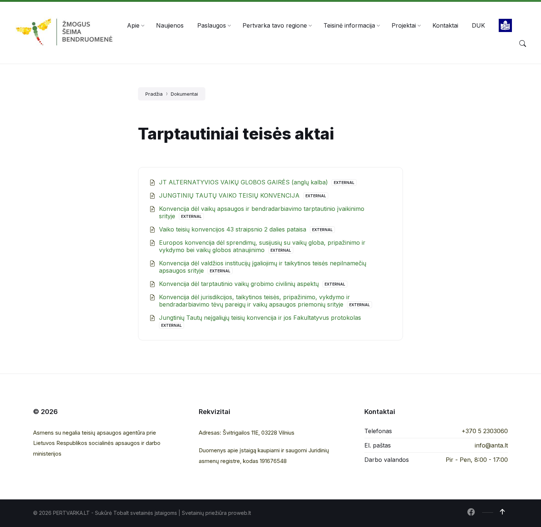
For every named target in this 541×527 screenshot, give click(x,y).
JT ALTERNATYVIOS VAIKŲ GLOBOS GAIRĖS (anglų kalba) (244, 182)
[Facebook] (471, 512)
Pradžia (154, 94)
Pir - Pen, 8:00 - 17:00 (477, 459)
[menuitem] (133, 25)
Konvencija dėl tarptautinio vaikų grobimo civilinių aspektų (240, 283)
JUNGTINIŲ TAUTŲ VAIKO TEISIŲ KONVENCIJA (230, 195)
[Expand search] (522, 43)
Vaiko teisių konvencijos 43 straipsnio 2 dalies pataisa (233, 229)
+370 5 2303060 (485, 431)
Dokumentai (184, 94)
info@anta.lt (491, 445)
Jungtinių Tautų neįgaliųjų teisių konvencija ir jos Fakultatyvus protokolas (260, 317)
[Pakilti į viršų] (502, 511)
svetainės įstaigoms (153, 513)
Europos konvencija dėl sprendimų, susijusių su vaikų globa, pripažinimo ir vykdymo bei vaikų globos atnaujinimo (262, 246)
